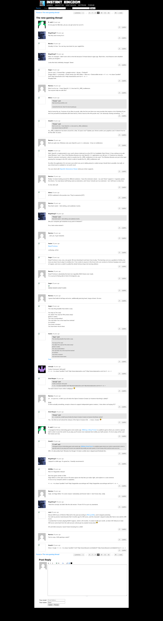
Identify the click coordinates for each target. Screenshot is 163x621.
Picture (57, 563)
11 (105, 13)
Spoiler (72, 563)
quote (124, 27)
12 (108, 13)
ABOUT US (59, 5)
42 (115, 13)
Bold (49, 563)
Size (63, 563)
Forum (38, 12)
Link (59, 563)
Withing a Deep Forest (89, 430)
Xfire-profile (90, 515)
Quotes (68, 563)
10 (101, 13)
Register (38, 8)
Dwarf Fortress (53, 246)
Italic (51, 563)
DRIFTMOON (71, 5)
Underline (53, 563)
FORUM (91, 5)
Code (70, 563)
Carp (49, 359)
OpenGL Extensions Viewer (69, 169)
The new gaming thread (51, 12)
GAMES (50, 5)
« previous (77, 13)
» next (120, 13)
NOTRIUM (82, 5)
